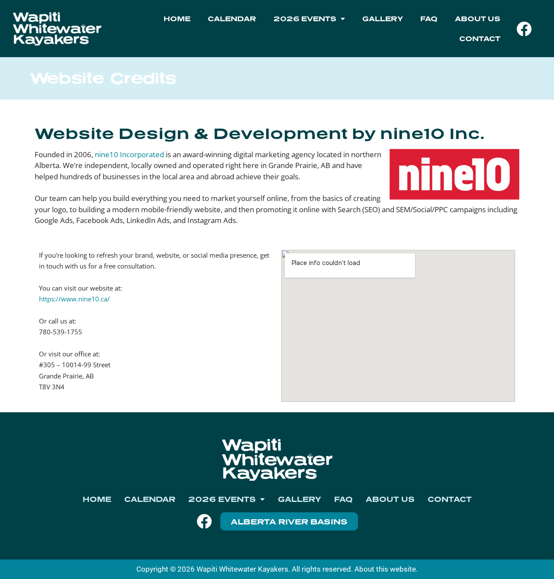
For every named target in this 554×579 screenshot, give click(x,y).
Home (177, 18)
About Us (477, 18)
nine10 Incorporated (129, 154)
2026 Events (305, 18)
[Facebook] (524, 28)
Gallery (382, 18)
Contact (479, 38)
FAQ (429, 18)
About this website (385, 569)
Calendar (232, 18)
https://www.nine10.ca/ (74, 298)
